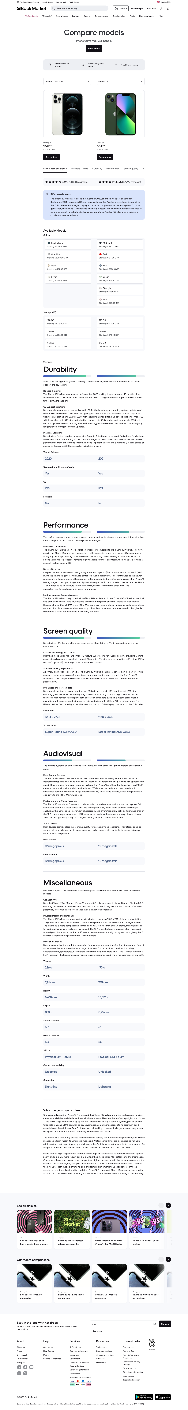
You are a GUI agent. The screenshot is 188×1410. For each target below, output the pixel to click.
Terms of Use (128, 1347)
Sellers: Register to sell (79, 1370)
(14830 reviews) (78, 182)
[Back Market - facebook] (19, 1373)
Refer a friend (75, 1347)
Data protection (129, 1368)
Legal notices (128, 1376)
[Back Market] (31, 8)
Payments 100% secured (80, 1377)
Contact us (48, 1347)
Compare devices (104, 1351)
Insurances (74, 1355)
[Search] (53, 8)
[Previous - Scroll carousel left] (161, 1205)
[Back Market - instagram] (19, 1367)
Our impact (22, 1355)
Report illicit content (131, 1380)
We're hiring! (22, 1358)
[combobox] (67, 81)
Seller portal (75, 1373)
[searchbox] (81, 8)
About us (21, 1347)
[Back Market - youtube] (31, 1367)
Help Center (48, 1351)
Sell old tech (75, 1358)
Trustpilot (21, 1362)
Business (151, 8)
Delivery (46, 1355)
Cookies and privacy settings (131, 1363)
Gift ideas (100, 1358)
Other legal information (133, 1372)
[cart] (168, 8)
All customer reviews (105, 1355)
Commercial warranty (79, 1351)
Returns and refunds (52, 1358)
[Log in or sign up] (161, 8)
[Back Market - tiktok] (25, 1367)
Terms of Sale (128, 1351)
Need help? (137, 8)
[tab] (55, 168)
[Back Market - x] (25, 1373)
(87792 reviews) (131, 182)
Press (19, 1351)
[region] (94, 1230)
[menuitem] (62, 16)
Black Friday (101, 1362)
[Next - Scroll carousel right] (168, 1205)
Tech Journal (101, 1347)
